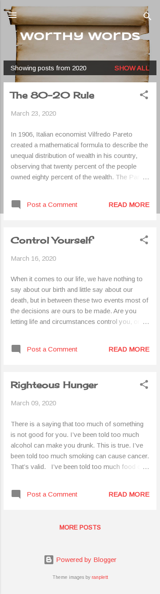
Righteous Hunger (54, 384)
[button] (144, 96)
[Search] (147, 18)
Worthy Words (80, 37)
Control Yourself (51, 240)
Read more (128, 204)
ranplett (100, 577)
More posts (80, 527)
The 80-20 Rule (52, 95)
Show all (132, 68)
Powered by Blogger (85, 559)
